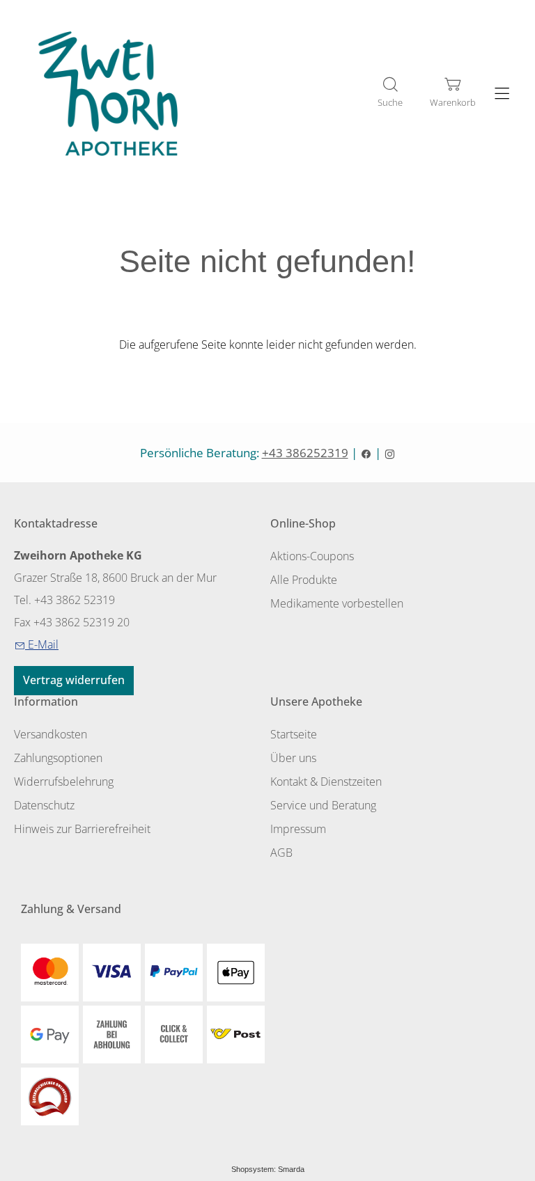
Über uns (293, 758)
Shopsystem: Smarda (267, 1169)
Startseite (293, 734)
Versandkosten (50, 734)
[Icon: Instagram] (390, 453)
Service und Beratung (323, 805)
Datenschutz (44, 805)
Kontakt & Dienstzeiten (326, 781)
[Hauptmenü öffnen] (502, 93)
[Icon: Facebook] (366, 453)
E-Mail (36, 644)
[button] (390, 93)
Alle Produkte (303, 579)
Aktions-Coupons (312, 556)
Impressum (298, 829)
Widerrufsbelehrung (64, 781)
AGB (281, 852)
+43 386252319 (305, 453)
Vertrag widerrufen (74, 680)
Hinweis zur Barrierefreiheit (82, 829)
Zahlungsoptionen (58, 758)
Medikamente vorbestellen (336, 603)
